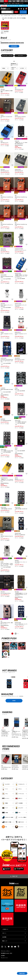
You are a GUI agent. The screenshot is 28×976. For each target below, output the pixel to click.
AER (22, 43)
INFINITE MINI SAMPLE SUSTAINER (7, 390)
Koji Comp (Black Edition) (6, 593)
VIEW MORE (14, 46)
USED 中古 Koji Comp (5, 170)
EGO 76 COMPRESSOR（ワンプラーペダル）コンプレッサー (21, 624)
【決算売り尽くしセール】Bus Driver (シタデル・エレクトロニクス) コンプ (7, 480)
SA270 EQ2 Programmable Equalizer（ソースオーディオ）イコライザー (7, 360)
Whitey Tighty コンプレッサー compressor (7, 305)
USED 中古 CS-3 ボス (4, 142)
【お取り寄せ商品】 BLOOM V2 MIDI (21, 509)
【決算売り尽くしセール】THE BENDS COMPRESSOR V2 (21, 143)
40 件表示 (22, 68)
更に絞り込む (13, 64)
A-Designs (18, 43)
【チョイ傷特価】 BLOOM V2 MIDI (7, 450)
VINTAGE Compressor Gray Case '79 (7, 537)
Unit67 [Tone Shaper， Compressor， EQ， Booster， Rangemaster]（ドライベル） (7, 564)
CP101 (16, 449)
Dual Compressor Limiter (20, 359)
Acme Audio (12, 43)
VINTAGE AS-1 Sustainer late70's (6, 117)
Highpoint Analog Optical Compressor (7, 277)
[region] (14, 682)
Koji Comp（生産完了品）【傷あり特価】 (7, 91)
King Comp (17, 389)
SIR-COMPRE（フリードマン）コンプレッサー (21, 562)
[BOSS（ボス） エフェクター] (9, 682)
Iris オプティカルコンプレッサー (21, 250)
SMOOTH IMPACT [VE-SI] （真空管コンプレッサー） (7, 623)
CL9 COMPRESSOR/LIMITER (6, 420)
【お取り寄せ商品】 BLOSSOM (6, 508)
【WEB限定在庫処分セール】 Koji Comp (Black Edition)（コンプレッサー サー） (21, 594)
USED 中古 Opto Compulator (20, 116)
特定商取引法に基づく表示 (6, 953)
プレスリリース (4, 957)
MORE (14, 700)
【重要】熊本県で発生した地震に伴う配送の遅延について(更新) (14, 3)
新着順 (3, 68)
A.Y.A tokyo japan (4, 43)
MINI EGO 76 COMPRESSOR (20, 534)
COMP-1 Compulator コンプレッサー (7, 334)
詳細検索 (16, 11)
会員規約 (3, 955)
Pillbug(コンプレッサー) (19, 479)
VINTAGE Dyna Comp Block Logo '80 (7, 197)
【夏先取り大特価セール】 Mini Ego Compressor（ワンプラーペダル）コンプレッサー (21, 276)
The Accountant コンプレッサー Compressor (21, 305)
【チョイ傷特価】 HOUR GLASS (20, 421)
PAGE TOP (15, 876)
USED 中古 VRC (3, 250)
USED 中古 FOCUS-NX (19, 170)
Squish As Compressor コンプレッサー (21, 334)
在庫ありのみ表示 (13, 68)
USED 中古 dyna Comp (19, 89)
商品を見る (22, 973)
